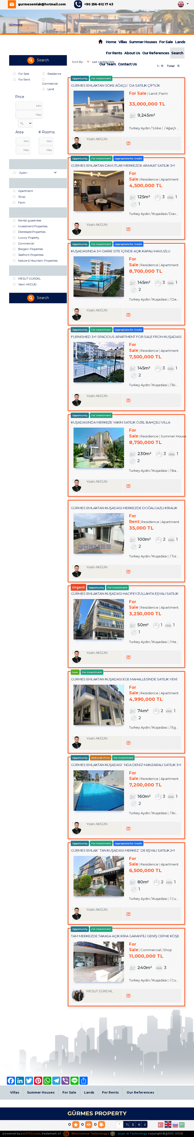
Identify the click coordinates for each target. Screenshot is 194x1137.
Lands (180, 42)
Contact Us (127, 64)
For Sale (166, 42)
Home (111, 42)
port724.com (30, 1133)
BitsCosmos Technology (89, 1133)
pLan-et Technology (132, 1133)
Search (177, 53)
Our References (155, 53)
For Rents (114, 53)
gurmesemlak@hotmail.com (42, 4)
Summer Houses (143, 42)
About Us (132, 53)
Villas (122, 42)
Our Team (107, 64)
